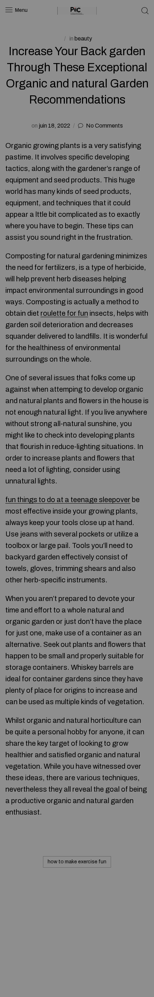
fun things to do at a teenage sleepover (67, 500)
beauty (83, 38)
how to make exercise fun (77, 861)
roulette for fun (64, 313)
